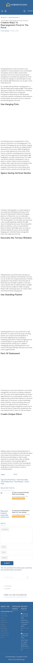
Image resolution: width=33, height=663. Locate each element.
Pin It (15, 474)
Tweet (3, 474)
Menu (29, 11)
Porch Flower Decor (7, 482)
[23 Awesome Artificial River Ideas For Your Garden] (5, 514)
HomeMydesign (10, 657)
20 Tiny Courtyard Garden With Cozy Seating (20, 493)
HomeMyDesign (20, 659)
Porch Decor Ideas (22, 480)
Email (3, 552)
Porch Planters (18, 482)
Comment (5, 529)
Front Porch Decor (10, 480)
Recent (8, 589)
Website (4, 557)
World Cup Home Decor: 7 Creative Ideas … (25, 623)
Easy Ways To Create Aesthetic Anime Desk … (25, 643)
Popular (8, 586)
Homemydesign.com (6, 612)
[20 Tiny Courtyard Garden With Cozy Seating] (5, 499)
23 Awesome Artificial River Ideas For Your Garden (21, 512)
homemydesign (5, 31)
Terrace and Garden (18, 498)
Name (3, 547)
